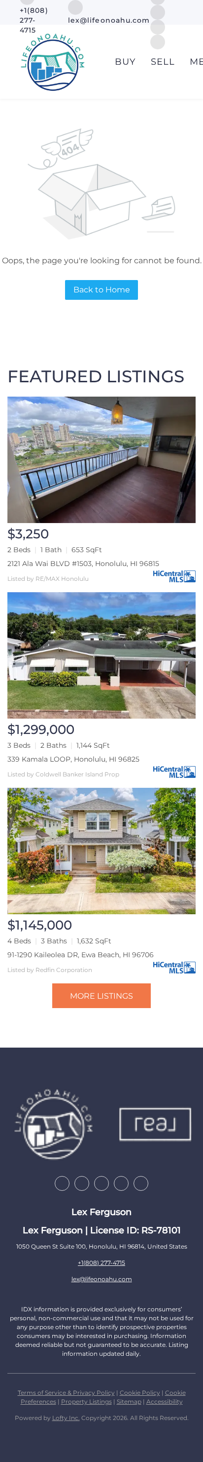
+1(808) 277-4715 (101, 1262)
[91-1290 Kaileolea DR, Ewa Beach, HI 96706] (101, 851)
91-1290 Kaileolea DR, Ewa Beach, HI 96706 (80, 954)
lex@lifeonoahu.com (101, 1279)
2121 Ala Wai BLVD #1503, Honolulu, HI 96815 (83, 563)
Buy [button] (125, 61)
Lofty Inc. (66, 1417)
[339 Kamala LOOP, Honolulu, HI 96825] (101, 655)
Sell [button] (163, 61)
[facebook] (62, 1183)
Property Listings (86, 1401)
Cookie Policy (140, 1392)
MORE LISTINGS (101, 996)
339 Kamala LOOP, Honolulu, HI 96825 (73, 759)
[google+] (141, 1183)
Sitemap (129, 1401)
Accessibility (164, 1401)
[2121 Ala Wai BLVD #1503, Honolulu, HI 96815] (101, 460)
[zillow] (81, 1183)
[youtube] (121, 1183)
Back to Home (101, 289)
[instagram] (157, 11)
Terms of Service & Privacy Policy (66, 1392)
